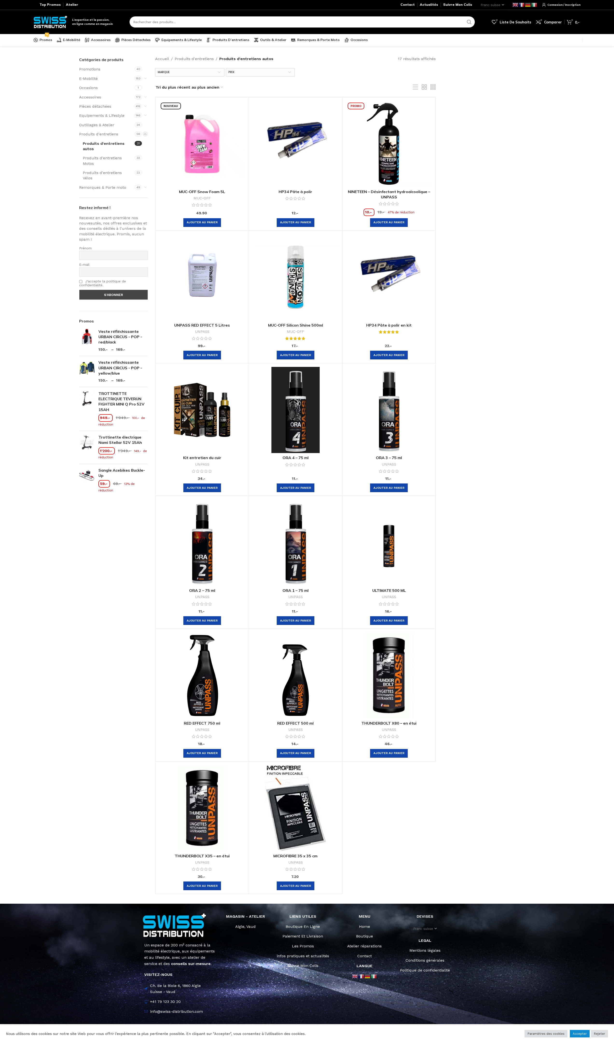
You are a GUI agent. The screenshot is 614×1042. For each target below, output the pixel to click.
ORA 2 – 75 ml (202, 590)
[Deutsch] (528, 4)
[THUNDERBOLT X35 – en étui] (202, 808)
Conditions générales (425, 960)
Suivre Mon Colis (302, 965)
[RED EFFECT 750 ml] (202, 675)
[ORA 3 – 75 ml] (389, 410)
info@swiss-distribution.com (176, 1011)
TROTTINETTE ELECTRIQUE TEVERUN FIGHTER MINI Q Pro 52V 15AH (121, 401)
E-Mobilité (88, 78)
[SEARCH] (469, 22)
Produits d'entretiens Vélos (102, 175)
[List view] (415, 87)
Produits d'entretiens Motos (102, 161)
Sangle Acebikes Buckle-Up (121, 473)
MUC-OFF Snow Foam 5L (202, 191)
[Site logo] (50, 21)
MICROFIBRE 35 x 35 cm (295, 855)
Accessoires (90, 97)
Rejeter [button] (599, 1033)
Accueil (162, 58)
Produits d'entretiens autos (103, 146)
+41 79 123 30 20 (165, 1001)
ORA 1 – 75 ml (296, 590)
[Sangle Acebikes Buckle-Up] (87, 480)
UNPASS (202, 331)
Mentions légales (425, 950)
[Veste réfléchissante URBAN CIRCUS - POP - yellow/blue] (87, 371)
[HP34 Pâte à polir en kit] (389, 277)
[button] (202, 222)
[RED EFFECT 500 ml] (295, 675)
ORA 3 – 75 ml (389, 457)
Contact (364, 956)
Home (364, 926)
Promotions (89, 69)
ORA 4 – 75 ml (296, 457)
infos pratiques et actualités (303, 956)
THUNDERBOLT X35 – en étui (202, 855)
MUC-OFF (202, 198)
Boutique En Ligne (303, 926)
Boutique (364, 936)
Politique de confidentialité (425, 970)
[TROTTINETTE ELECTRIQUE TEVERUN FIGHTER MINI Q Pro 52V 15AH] (87, 409)
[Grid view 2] (424, 87)
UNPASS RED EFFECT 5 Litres (202, 325)
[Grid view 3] (433, 87)
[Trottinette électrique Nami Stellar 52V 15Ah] (87, 447)
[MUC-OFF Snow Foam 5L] (202, 144)
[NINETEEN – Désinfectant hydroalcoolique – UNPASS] (389, 144)
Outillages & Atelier (96, 125)
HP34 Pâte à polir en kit (389, 325)
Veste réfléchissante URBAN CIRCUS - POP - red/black (120, 337)
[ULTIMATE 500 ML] (389, 543)
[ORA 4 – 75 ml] (295, 410)
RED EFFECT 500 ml (295, 723)
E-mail (84, 264)
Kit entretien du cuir (202, 457)
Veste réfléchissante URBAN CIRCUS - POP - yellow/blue (120, 368)
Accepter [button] (580, 1033)
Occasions (88, 87)
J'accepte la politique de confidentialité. (102, 283)
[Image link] (175, 925)
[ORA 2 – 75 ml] (202, 543)
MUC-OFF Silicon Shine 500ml (295, 325)
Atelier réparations (364, 946)
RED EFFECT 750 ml (202, 723)
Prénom (85, 248)
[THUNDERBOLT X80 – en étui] (389, 675)
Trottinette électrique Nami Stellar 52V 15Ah (120, 440)
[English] (515, 4)
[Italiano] (534, 4)
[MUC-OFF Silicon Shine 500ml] (295, 277)
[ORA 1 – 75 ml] (295, 543)
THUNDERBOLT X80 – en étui (388, 723)
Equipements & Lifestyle (101, 115)
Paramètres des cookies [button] (546, 1033)
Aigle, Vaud (245, 926)
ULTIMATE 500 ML (389, 590)
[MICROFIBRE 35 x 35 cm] (295, 808)
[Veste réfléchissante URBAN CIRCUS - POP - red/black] (87, 340)
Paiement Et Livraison (303, 936)
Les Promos (303, 946)
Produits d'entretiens (98, 134)
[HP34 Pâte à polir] (295, 144)
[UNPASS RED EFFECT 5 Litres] (202, 277)
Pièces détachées (95, 106)
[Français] (522, 4)
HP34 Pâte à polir (295, 191)
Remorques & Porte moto (102, 187)
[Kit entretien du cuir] (202, 410)
